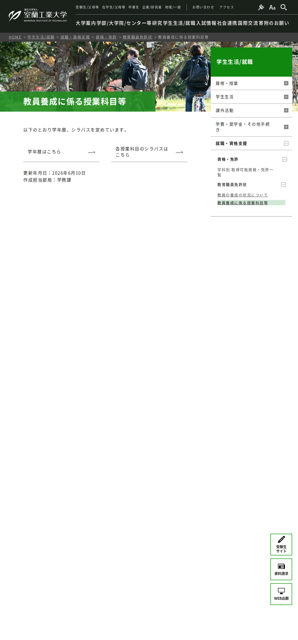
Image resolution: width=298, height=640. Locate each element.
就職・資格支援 (75, 37)
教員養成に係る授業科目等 (242, 202)
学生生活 (225, 96)
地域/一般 (173, 7)
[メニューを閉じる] (285, 143)
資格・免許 (106, 37)
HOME (15, 37)
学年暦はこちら (44, 151)
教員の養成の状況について (242, 195)
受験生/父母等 (87, 7)
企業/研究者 (152, 7)
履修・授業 (227, 83)
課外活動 (225, 110)
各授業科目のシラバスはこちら (142, 151)
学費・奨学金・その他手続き (243, 127)
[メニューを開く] (285, 83)
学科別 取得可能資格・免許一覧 (245, 172)
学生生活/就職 (41, 37)
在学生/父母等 (114, 7)
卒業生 (133, 7)
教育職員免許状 (137, 37)
